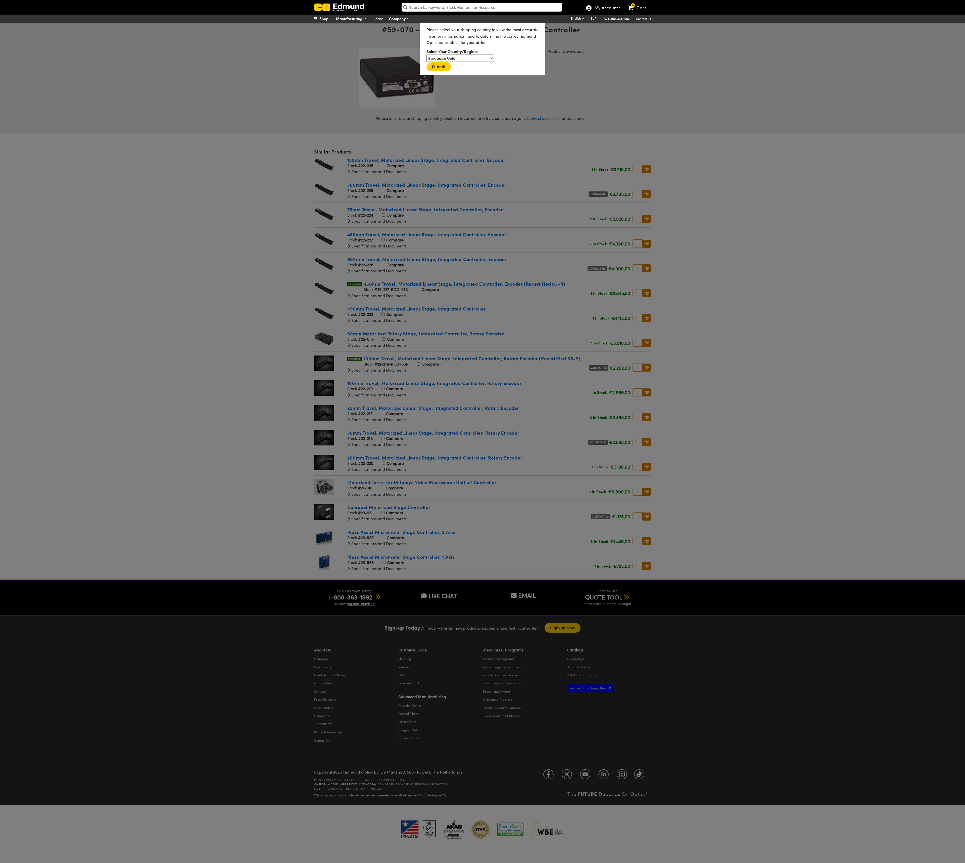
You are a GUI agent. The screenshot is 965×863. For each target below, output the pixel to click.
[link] (639, 3)
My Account (605, 8)
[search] (482, 7)
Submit (438, 66)
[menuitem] (326, 19)
